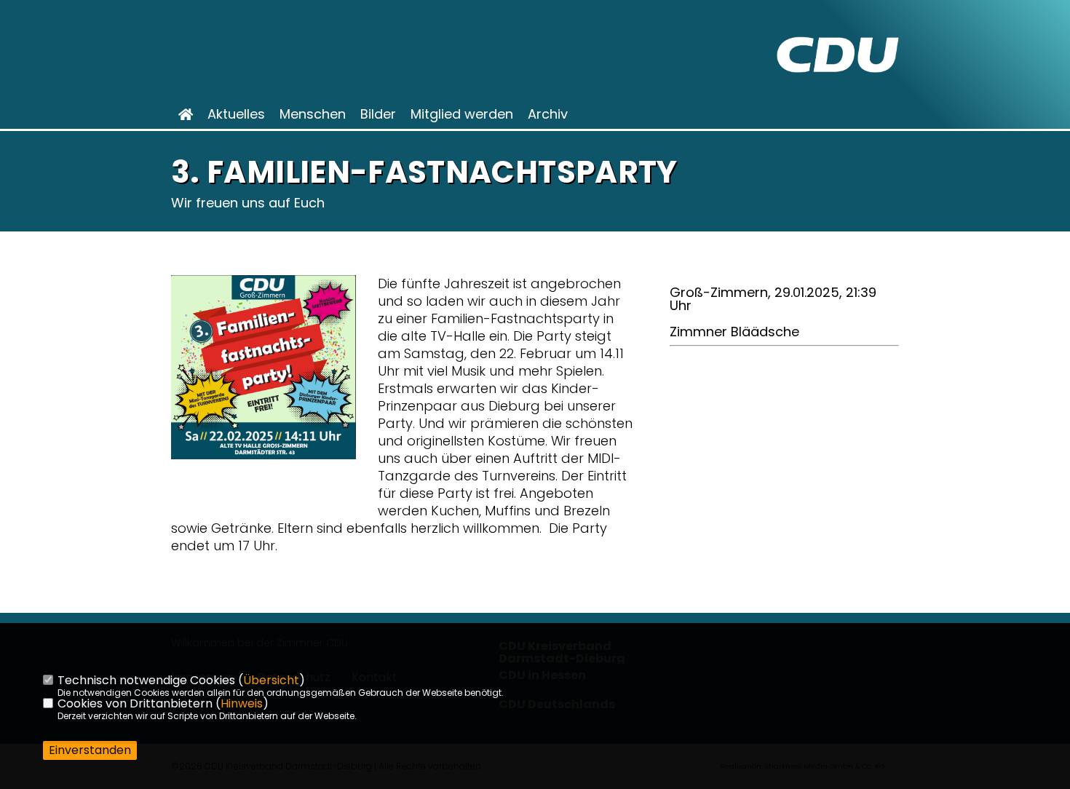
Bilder (378, 114)
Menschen (313, 114)
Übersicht (271, 680)
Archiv (548, 114)
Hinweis (242, 703)
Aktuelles (236, 114)
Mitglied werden (462, 114)
